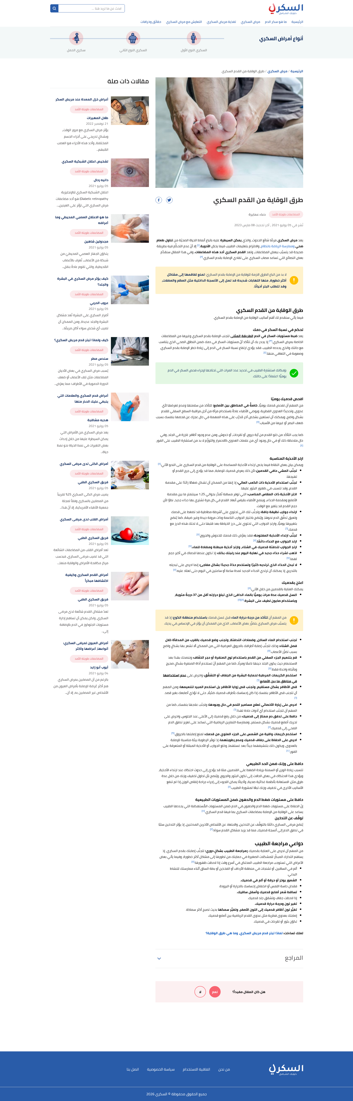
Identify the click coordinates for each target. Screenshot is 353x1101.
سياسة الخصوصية (161, 1069)
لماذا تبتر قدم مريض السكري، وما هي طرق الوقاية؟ (244, 933)
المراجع (294, 957)
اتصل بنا (133, 1069)
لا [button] (200, 992)
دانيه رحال (101, 180)
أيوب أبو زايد (99, 667)
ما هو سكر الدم (276, 22)
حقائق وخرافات (151, 22)
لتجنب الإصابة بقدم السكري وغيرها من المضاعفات (195, 336)
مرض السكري (250, 22)
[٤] (265, 352)
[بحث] (54, 8)
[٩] (172, 733)
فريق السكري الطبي (93, 482)
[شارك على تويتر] (169, 200)
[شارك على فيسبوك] (158, 200)
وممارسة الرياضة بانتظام (278, 246)
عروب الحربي (99, 303)
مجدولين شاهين (96, 241)
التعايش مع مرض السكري (184, 22)
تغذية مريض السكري (221, 22)
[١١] (203, 810)
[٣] (270, 340)
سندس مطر (99, 359)
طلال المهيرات (97, 118)
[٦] (286, 528)
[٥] (257, 422)
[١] (198, 245)
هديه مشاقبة (97, 420)
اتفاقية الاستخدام (196, 1069)
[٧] (198, 534)
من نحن (224, 1069)
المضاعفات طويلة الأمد (286, 214)
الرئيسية (297, 22)
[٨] (249, 588)
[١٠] (287, 750)
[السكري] (285, 8)
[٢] (201, 256)
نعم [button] (215, 992)
